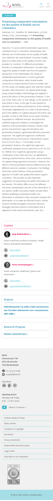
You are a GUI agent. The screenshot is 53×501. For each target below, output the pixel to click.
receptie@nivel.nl (12, 374)
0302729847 (15, 250)
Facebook (9, 385)
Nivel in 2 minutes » (17, 407)
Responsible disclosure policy (17, 445)
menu (48, 7)
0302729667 (15, 280)
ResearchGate (15, 385)
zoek (41, 7)
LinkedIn (4, 385)
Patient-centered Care (15, 334)
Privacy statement (12, 440)
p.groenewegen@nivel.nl (20, 286)
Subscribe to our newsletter (16, 456)
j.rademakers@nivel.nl (19, 255)
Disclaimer (8, 434)
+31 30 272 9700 (12, 371)
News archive (10, 423)
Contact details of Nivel (14, 418)
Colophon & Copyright (14, 429)
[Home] (19, 5)
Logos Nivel (9, 451)
